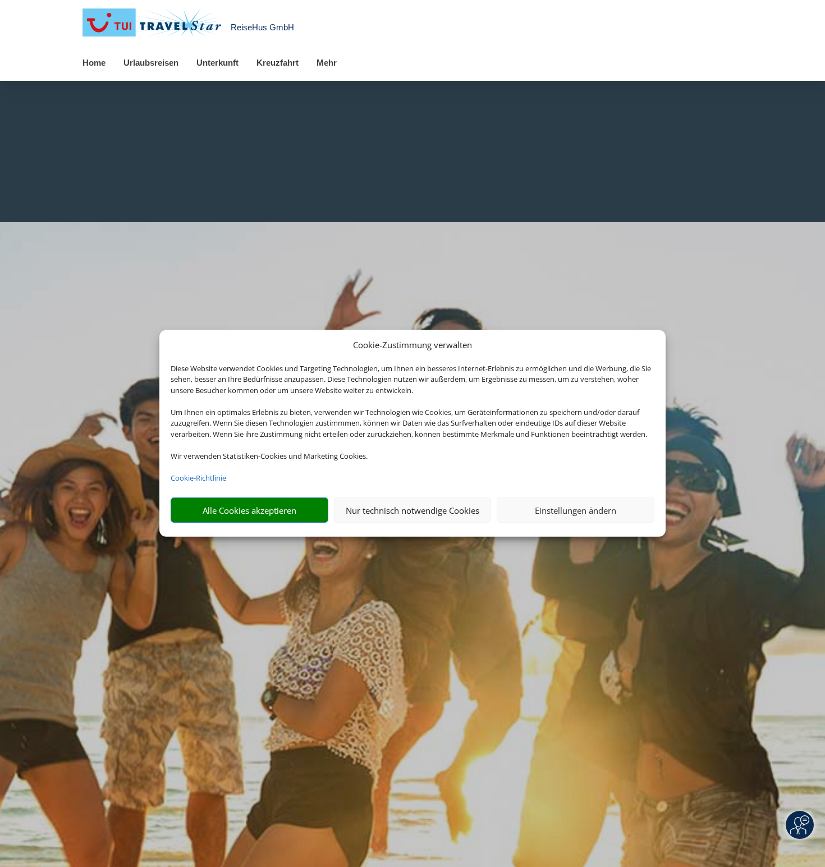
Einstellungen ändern (575, 510)
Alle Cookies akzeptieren (249, 510)
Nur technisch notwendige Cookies (412, 510)
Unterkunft (217, 62)
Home (94, 62)
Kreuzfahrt (277, 62)
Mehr (327, 62)
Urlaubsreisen (150, 62)
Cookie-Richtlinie (198, 478)
